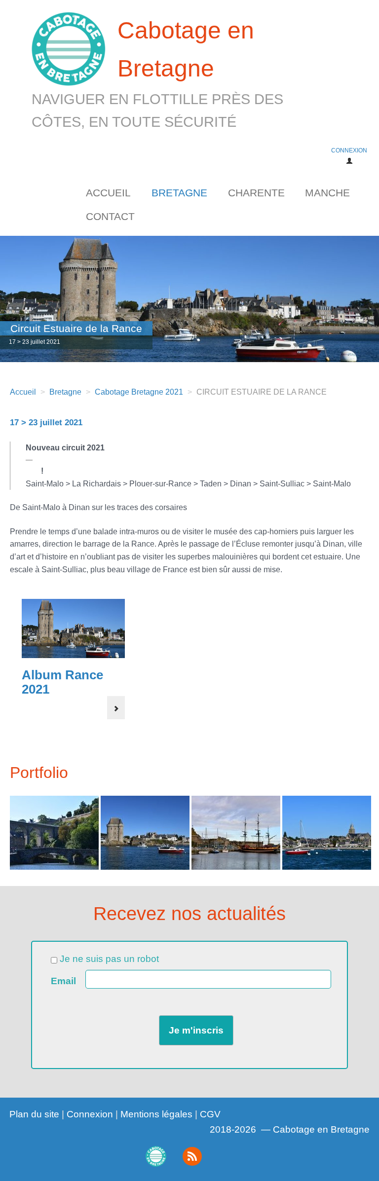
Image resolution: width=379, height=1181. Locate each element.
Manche (327, 192)
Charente (256, 192)
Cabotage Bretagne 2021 (139, 392)
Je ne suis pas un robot (108, 959)
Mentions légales (156, 1114)
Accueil (108, 192)
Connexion (90, 1114)
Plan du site (34, 1114)
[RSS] (192, 1156)
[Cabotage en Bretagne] (156, 1156)
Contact (110, 216)
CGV (210, 1114)
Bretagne (179, 192)
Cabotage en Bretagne (157, 73)
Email (63, 981)
